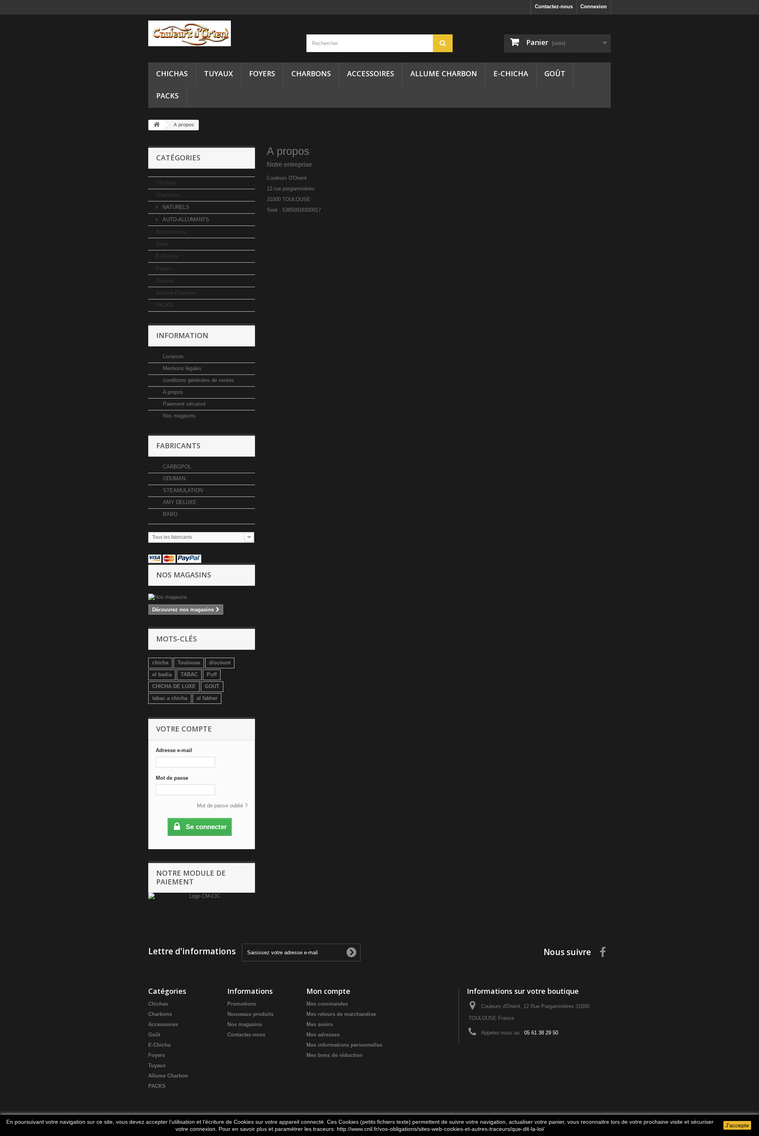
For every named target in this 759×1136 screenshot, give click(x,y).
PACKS (167, 95)
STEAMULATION (182, 490)
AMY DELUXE (178, 502)
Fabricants (178, 445)
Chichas (172, 73)
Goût (554, 73)
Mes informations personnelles (344, 1045)
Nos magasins (178, 416)
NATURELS (175, 207)
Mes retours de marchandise (341, 1014)
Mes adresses (323, 1035)
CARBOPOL (176, 467)
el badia (162, 674)
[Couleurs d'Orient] (221, 33)
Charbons (311, 73)
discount (219, 663)
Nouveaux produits (250, 1014)
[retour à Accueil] (156, 125)
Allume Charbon (443, 73)
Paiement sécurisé (183, 404)
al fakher (206, 698)
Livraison (172, 356)
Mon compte (328, 991)
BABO (169, 514)
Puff (212, 674)
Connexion (593, 6)
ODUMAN (173, 478)
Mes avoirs (319, 1024)
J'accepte (737, 1125)
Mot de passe (172, 778)
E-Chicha (510, 73)
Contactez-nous (554, 6)
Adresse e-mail (174, 750)
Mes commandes (327, 1004)
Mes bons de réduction (334, 1055)
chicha (160, 663)
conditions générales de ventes (197, 380)
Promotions (241, 1004)
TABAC (189, 674)
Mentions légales (181, 368)
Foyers (262, 73)
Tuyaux (218, 73)
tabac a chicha (169, 698)
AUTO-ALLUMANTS (185, 219)
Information (182, 335)
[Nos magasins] (201, 597)
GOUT (212, 686)
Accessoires (370, 73)
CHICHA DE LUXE (174, 686)
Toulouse (188, 663)
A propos (172, 392)
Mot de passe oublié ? (222, 806)
